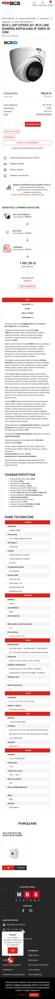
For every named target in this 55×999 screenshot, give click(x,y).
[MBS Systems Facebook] (23, 910)
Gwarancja (8, 970)
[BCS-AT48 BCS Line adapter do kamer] (14, 853)
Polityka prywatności (38, 965)
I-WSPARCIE (17, 247)
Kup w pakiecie (27, 286)
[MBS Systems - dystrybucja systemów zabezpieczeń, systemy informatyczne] (27, 895)
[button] (10, 960)
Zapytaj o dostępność (27, 143)
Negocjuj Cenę (11, 132)
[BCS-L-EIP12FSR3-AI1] (27, 64)
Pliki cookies (34, 970)
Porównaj (9, 137)
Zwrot (6, 960)
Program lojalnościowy (14, 975)
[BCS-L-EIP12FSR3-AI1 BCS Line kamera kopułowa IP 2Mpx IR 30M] (11, 3)
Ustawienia (22, 995)
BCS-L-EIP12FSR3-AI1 (21, 215)
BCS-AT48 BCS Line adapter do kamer (12, 834)
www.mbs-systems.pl (16, 925)
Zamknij (34, 995)
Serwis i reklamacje (12, 965)
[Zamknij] (23, 932)
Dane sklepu (33, 955)
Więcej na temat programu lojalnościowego (27, 195)
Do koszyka (33, 124)
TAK (13, 950)
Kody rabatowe (35, 975)
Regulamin (33, 960)
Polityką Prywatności (22, 985)
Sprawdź (40, 148)
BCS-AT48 (17, 231)
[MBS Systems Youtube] (30, 910)
